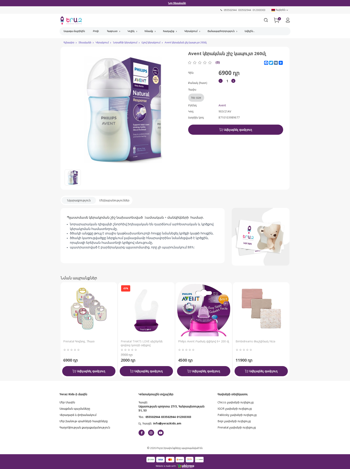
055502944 (152, 417)
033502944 (168, 417)
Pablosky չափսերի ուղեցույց (237, 415)
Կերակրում (190, 31)
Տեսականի (85, 42)
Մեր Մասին (67, 402)
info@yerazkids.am (167, 423)
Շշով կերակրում (151, 42)
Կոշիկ (131, 31)
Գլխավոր (69, 42)
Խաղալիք (168, 31)
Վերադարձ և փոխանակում (78, 415)
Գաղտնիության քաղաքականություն (85, 427)
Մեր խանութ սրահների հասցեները (84, 421)
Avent (222, 105)
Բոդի (96, 31)
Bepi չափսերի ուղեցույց (234, 421)
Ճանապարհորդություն (221, 31)
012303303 (184, 417)
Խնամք (149, 31)
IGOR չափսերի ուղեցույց (235, 408)
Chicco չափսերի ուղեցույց (236, 402)
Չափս (194, 93)
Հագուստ (112, 31)
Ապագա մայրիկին (74, 31)
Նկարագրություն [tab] (79, 200)
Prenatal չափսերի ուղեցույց (237, 427)
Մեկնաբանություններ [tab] (114, 200)
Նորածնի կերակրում (125, 42)
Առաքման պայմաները (75, 408)
